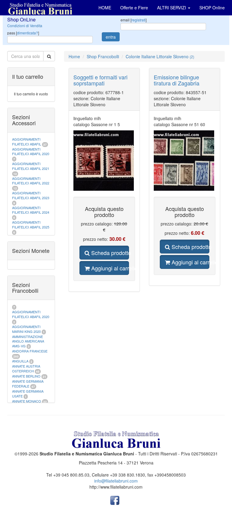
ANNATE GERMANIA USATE (28, 393)
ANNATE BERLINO (26, 376)
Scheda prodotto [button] (109, 253)
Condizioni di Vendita (24, 25)
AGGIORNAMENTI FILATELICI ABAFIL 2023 (30, 195)
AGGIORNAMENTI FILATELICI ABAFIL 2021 (30, 166)
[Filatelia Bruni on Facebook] (114, 500)
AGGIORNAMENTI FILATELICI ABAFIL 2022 (30, 181)
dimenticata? (27, 32)
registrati (138, 19)
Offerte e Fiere (134, 8)
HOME (104, 8)
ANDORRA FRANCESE (29, 351)
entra (111, 37)
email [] (134, 19)
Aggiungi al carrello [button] (109, 268)
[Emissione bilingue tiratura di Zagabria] (184, 160)
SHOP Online (212, 8)
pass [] (23, 32)
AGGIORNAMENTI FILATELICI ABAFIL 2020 (30, 151)
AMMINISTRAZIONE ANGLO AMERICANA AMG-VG (28, 341)
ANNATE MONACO (26, 401)
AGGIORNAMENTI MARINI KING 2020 (26, 329)
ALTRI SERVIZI (172, 8)
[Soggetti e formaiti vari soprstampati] (104, 160)
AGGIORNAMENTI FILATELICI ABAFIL (27, 141)
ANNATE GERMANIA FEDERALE (28, 383)
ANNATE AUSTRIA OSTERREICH (26, 368)
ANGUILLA (20, 361)
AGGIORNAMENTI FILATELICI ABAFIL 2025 (30, 224)
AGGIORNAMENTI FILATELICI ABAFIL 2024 (30, 210)
